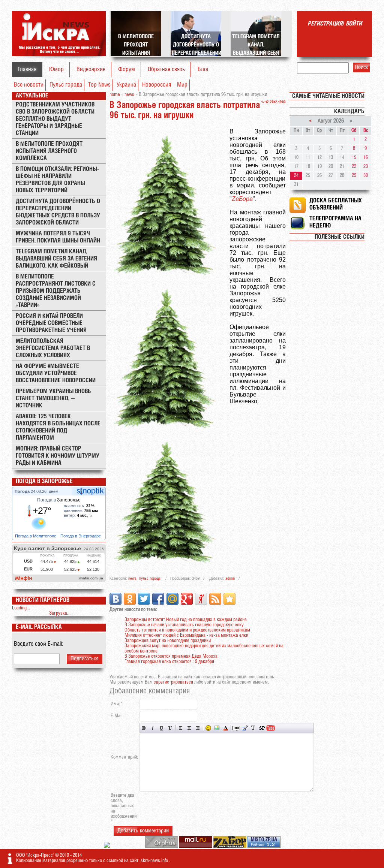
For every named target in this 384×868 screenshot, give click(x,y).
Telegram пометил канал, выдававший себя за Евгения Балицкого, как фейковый (56, 259)
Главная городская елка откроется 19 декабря (169, 662)
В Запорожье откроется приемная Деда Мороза (171, 656)
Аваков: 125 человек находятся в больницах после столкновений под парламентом (58, 427)
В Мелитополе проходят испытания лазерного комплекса (49, 151)
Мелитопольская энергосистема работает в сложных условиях (53, 348)
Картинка (217, 728)
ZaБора (242, 199)
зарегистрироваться (173, 682)
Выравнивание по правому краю (198, 728)
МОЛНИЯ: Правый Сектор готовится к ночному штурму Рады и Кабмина (57, 456)
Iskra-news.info (154, 861)
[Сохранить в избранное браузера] (230, 599)
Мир (182, 85)
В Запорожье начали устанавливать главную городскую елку (184, 625)
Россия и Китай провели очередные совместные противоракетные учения (51, 323)
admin (230, 579)
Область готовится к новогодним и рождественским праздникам (187, 630)
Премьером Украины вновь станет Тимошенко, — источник (53, 399)
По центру (189, 728)
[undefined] (162, 846)
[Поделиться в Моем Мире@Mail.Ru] (172, 599)
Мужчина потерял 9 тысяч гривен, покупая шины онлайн (58, 237)
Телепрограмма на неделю (335, 222)
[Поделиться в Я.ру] (201, 599)
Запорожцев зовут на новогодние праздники (167, 641)
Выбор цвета (225, 728)
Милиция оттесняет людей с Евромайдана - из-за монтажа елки (186, 635)
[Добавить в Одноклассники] (130, 599)
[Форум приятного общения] (107, 846)
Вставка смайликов (208, 728)
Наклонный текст (152, 728)
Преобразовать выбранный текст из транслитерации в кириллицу (253, 728)
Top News (99, 85)
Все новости (29, 85)
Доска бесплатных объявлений (335, 204)
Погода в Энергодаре (81, 536)
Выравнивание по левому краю (180, 728)
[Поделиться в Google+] (187, 599)
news (132, 579)
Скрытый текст (236, 728)
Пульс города (66, 85)
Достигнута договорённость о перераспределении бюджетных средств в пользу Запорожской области (58, 212)
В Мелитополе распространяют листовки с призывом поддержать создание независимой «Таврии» (56, 291)
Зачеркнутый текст (170, 728)
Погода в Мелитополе (36, 536)
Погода (23, 491)
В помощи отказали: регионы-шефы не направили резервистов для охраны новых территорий (57, 179)
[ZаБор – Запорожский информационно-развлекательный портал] (230, 846)
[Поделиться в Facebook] (158, 599)
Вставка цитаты (244, 728)
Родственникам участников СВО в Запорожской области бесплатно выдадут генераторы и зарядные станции (55, 119)
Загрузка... (59, 613)
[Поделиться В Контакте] (116, 599)
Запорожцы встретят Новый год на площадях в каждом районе (185, 620)
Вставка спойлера (262, 728)
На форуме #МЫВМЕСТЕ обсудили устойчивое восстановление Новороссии (56, 373)
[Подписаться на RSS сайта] (215, 599)
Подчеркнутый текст (161, 728)
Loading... (21, 608)
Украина (126, 85)
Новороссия (156, 85)
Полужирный (144, 728)
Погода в (59, 500)
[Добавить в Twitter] (144, 599)
